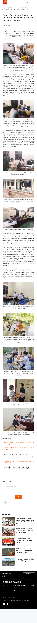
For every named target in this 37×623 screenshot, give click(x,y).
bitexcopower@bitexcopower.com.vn (16, 590)
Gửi (18, 496)
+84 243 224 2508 (22, 589)
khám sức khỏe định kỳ (22, 461)
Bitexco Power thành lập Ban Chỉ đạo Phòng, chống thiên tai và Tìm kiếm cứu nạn (25, 521)
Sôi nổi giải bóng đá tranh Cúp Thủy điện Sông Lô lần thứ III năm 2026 (25, 530)
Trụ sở (4, 600)
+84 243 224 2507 (10, 589)
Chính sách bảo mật (12, 600)
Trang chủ (4, 8)
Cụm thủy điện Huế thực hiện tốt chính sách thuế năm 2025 (24, 540)
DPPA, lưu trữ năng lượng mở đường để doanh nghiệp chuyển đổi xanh (25, 550)
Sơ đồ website (5, 575)
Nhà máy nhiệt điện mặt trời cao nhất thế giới (25, 560)
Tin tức (12, 8)
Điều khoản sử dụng (24, 600)
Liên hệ (4, 576)
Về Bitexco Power (7, 573)
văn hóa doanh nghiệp (10, 461)
